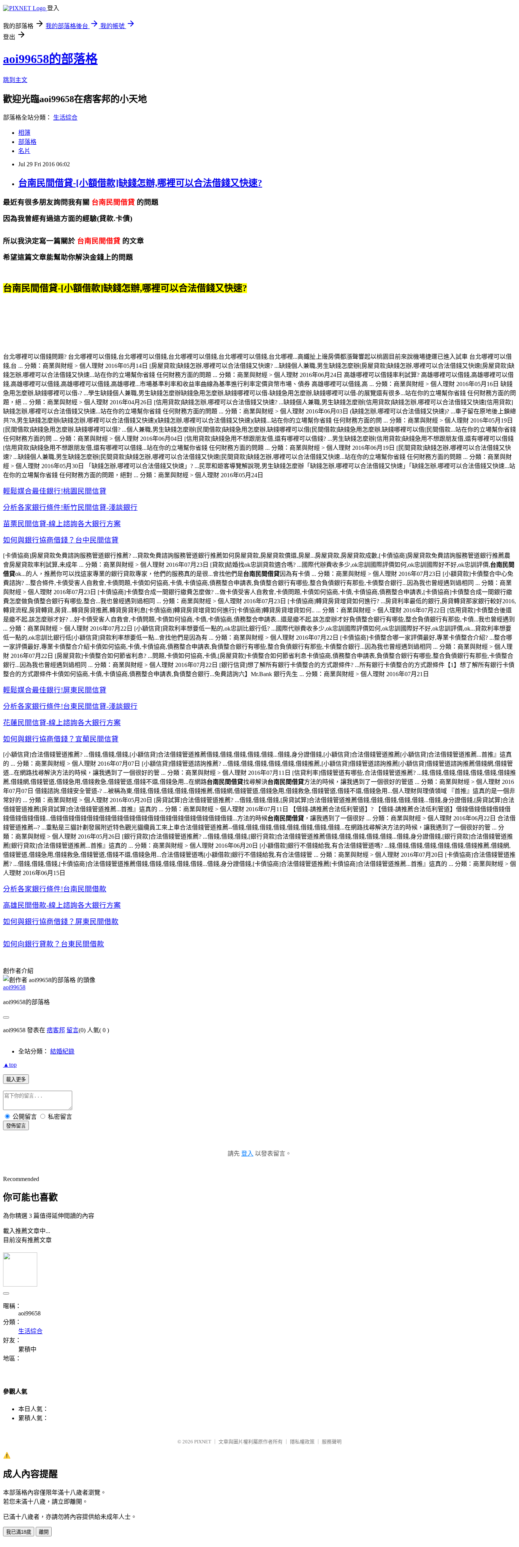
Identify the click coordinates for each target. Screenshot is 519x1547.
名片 (24, 151)
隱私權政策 (302, 1441)
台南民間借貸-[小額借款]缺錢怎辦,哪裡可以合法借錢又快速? (140, 183)
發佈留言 (16, 1126)
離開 (44, 1532)
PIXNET (202, 1441)
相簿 (24, 132)
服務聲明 (332, 1441)
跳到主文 (15, 80)
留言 (72, 1030)
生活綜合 (65, 117)
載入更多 (16, 1079)
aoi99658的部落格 (50, 59)
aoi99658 (14, 987)
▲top (10, 1064)
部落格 (27, 142)
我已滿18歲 (18, 1532)
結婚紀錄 (62, 1051)
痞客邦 (56, 1030)
